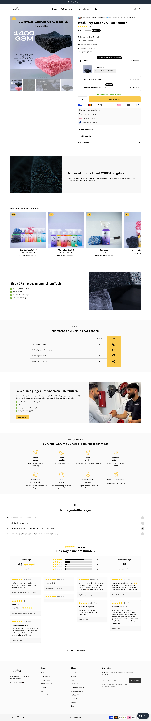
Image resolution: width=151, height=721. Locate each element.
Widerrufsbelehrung (77, 687)
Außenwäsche (66, 9)
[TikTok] (13, 717)
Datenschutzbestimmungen (109, 686)
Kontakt (73, 676)
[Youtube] (23, 717)
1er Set (85, 60)
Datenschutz (75, 699)
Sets (42, 691)
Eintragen (135, 680)
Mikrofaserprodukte (47, 684)
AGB (72, 680)
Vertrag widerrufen (77, 691)
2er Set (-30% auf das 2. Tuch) (93, 79)
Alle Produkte (45, 695)
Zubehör (43, 687)
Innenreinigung (82, 9)
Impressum (74, 684)
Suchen (73, 673)
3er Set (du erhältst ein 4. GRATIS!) (94, 88)
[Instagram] (18, 717)
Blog (72, 706)
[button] (139, 236)
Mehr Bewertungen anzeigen (75, 650)
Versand (73, 702)
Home (54, 9)
